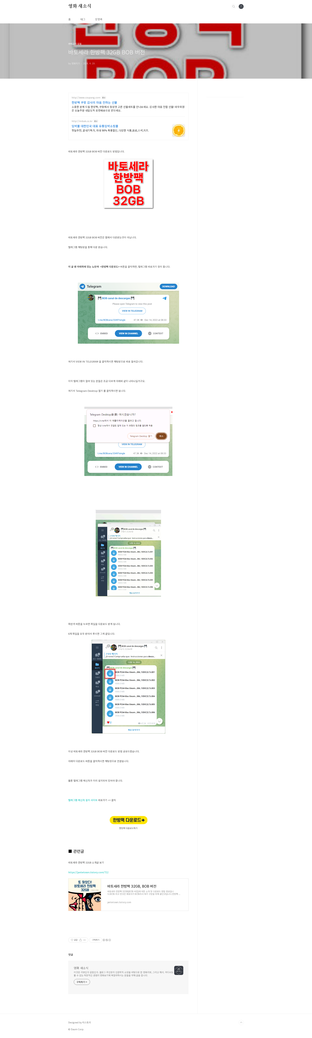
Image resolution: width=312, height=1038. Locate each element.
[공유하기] (80, 940)
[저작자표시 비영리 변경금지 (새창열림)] (106, 940)
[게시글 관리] (85, 940)
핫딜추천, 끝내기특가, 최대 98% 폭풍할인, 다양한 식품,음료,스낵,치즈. (110, 130)
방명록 (98, 19)
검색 (233, 6)
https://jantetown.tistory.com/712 (88, 872)
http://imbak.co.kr (82, 121)
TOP (241, 1022)
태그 (82, 19)
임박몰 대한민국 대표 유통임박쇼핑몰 (95, 126)
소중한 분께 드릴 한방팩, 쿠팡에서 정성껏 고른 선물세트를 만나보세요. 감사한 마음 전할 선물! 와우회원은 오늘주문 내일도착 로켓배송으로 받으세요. (128, 108)
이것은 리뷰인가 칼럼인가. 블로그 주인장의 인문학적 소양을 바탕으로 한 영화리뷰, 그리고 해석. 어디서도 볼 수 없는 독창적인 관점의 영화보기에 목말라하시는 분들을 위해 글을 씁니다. (123, 974)
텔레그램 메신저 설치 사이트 (83, 800)
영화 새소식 (79, 6)
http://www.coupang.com (86, 97)
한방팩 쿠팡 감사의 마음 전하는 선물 (94, 102)
